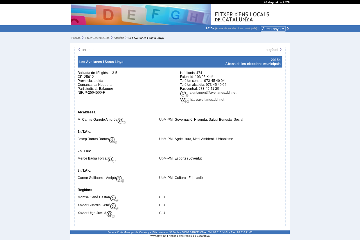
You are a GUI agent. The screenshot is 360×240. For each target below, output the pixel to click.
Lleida (98, 81)
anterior (87, 50)
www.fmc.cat (158, 235)
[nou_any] (288, 28)
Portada (75, 38)
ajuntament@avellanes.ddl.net (212, 93)
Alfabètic (119, 38)
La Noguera (102, 85)
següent (272, 50)
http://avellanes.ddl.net (206, 100)
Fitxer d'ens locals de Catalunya (189, 235)
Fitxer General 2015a (97, 38)
